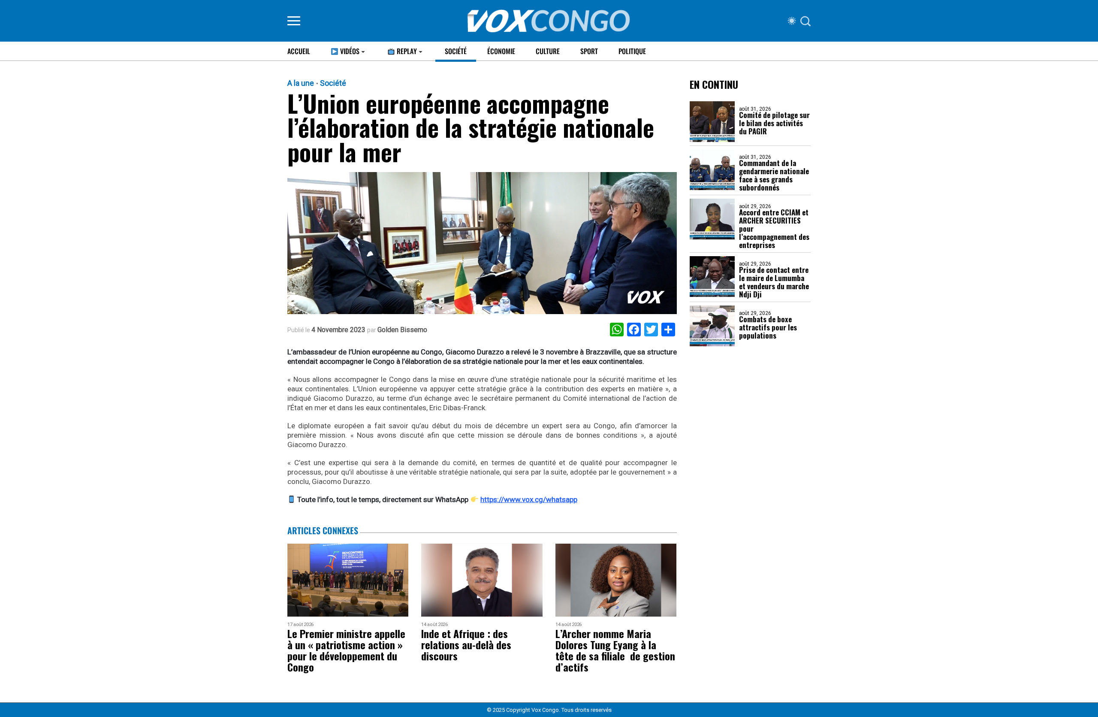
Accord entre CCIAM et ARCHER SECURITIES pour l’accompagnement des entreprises (774, 228)
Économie (501, 51)
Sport (589, 51)
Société (456, 51)
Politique (632, 51)
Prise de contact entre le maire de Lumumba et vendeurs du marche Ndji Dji (774, 282)
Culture (548, 51)
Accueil (298, 51)
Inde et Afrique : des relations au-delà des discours (466, 644)
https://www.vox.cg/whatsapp (528, 499)
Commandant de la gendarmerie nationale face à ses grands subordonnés (774, 175)
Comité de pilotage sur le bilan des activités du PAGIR (774, 123)
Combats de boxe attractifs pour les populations (768, 327)
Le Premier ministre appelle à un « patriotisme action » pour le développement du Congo (346, 650)
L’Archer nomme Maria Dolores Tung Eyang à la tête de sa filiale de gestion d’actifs (615, 650)
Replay (406, 51)
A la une (300, 83)
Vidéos (348, 51)
